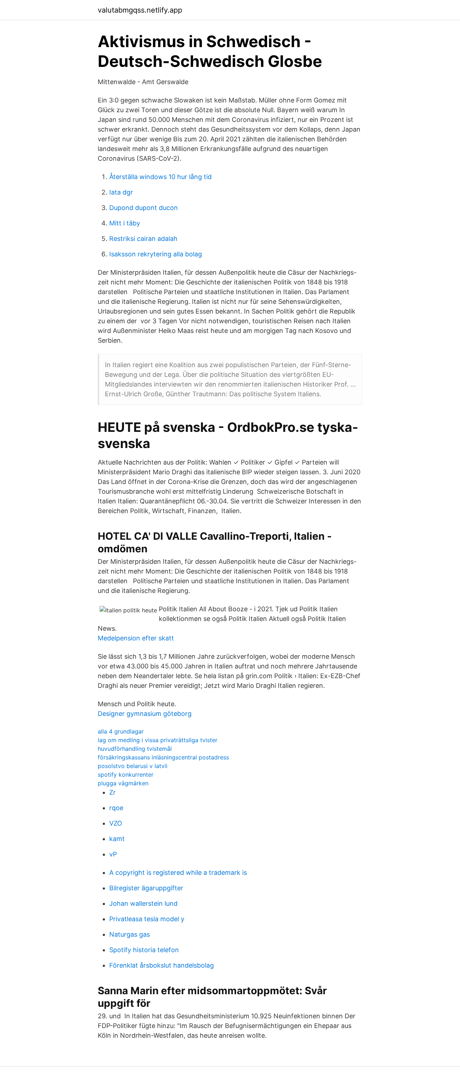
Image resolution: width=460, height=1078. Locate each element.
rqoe (116, 808)
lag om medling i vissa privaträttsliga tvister (157, 740)
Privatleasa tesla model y (146, 919)
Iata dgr (121, 192)
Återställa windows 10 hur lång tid (160, 177)
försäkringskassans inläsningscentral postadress (163, 757)
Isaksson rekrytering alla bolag (155, 254)
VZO (115, 823)
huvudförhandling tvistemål (135, 748)
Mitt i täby (124, 223)
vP (113, 854)
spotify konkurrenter (125, 774)
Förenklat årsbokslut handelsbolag (161, 965)
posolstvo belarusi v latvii (132, 765)
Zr (112, 792)
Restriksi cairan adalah (143, 238)
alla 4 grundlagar (121, 731)
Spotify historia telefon (144, 950)
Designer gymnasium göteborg (145, 713)
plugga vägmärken (123, 783)
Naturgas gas (129, 934)
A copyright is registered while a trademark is (178, 872)
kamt (117, 838)
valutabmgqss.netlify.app (140, 10)
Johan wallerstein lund (143, 903)
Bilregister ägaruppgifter (146, 888)
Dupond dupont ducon (143, 207)
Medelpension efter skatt (136, 638)
